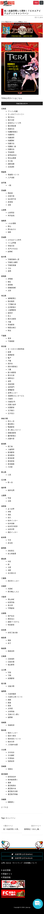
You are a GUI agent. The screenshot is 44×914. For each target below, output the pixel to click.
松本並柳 (11, 523)
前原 (9, 706)
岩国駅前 (11, 678)
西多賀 (10, 193)
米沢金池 (11, 215)
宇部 (9, 672)
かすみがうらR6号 (14, 240)
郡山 (9, 226)
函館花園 (11, 164)
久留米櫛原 (12, 694)
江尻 (9, 475)
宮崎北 (10, 769)
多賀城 (10, 202)
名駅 (9, 570)
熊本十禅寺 (12, 736)
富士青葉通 (12, 553)
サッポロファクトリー (16, 114)
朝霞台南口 (12, 327)
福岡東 (10, 717)
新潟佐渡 (11, 458)
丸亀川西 (11, 686)
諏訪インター (13, 532)
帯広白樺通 (12, 158)
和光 (9, 330)
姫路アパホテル (13, 622)
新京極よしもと (13, 591)
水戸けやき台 (13, 249)
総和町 (10, 251)
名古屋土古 (12, 573)
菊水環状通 (12, 126)
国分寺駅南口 (13, 366)
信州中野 (11, 529)
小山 (9, 268)
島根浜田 (11, 651)
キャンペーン (10, 818)
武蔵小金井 (12, 404)
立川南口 (11, 410)
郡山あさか (12, 229)
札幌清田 (11, 137)
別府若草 (11, 761)
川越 (9, 322)
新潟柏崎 (11, 464)
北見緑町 (11, 167)
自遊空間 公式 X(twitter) (23, 854)
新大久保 (11, 375)
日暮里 (10, 399)
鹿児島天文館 (13, 791)
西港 (9, 703)
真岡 (9, 271)
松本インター (13, 520)
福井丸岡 (11, 490)
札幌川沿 (11, 143)
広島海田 (11, 659)
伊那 (9, 512)
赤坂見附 (11, 384)
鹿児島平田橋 (13, 794)
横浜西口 (11, 424)
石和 (9, 501)
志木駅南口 (12, 307)
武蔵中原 (11, 438)
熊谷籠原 (11, 301)
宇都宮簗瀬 (12, 265)
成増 (9, 381)
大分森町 (11, 755)
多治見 (10, 543)
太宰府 (10, 708)
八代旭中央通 (13, 744)
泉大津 (10, 605)
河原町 (10, 589)
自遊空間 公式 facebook (22, 858)
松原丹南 (11, 602)
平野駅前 (11, 608)
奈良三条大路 (13, 632)
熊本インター (13, 733)
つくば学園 (12, 243)
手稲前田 (11, 152)
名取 (9, 205)
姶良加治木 (12, 777)
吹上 (9, 316)
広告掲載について (30, 863)
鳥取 (9, 640)
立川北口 (11, 413)
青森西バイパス (13, 174)
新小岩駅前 (12, 372)
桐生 (9, 282)
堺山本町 (11, 599)
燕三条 (10, 446)
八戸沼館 (11, 177)
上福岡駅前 (12, 310)
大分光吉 (11, 752)
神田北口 (11, 378)
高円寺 (10, 363)
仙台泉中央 (12, 199)
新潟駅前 (11, 452)
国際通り (11, 802)
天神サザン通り (13, 714)
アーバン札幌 (13, 111)
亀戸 (9, 358)
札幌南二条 (12, 146)
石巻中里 (11, 196)
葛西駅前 (11, 355)
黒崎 (9, 700)
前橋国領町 (12, 288)
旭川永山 (11, 117)
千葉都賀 (11, 341)
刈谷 (9, 561)
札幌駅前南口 (13, 132)
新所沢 (10, 313)
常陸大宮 (11, 246)
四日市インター (13, 581)
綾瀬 (9, 352)
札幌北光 (11, 149)
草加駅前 (11, 324)
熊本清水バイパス (14, 739)
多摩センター (13, 393)
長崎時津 (11, 725)
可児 (9, 540)
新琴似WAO (12, 155)
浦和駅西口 (12, 298)
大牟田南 (11, 711)
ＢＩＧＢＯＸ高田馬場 (16, 349)
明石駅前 (11, 625)
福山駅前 (11, 665)
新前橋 (10, 285)
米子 (9, 643)
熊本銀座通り (13, 779)
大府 (9, 567)
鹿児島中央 (12, 788)
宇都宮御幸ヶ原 (13, 259)
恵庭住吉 (11, 129)
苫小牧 (10, 161)
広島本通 (11, 662)
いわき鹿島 (12, 223)
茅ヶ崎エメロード (14, 430)
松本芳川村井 (13, 526)
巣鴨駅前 (11, 390)
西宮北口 (11, 619)
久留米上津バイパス (15, 697)
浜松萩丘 (11, 551)
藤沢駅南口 (12, 436)
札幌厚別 (11, 134)
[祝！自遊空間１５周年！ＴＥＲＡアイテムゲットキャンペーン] (20, 68)
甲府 (9, 498)
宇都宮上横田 (13, 262)
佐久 (9, 517)
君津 (9, 338)
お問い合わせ (6, 863)
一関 (9, 185)
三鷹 (9, 369)
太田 (9, 290)
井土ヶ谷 (11, 421)
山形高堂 (11, 212)
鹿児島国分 (12, 785)
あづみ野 (11, 509)
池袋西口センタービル (16, 396)
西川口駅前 (12, 319)
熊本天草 (11, 742)
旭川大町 (11, 120)
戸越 (9, 361)
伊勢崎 (10, 279)
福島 (9, 232)
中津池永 (11, 758)
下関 (9, 675)
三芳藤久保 (12, 304)
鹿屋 (9, 782)
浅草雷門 (11, 387)
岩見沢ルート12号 (14, 123)
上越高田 (11, 449)
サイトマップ (17, 863)
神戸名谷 (11, 616)
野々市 (10, 482)
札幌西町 (11, 140)
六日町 (10, 467)
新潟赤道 (11, 461)
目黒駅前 (11, 407)
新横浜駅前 (12, 433)
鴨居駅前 (11, 427)
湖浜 (9, 514)
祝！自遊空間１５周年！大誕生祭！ (16, 829)
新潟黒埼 (11, 455)
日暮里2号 (11, 402)
